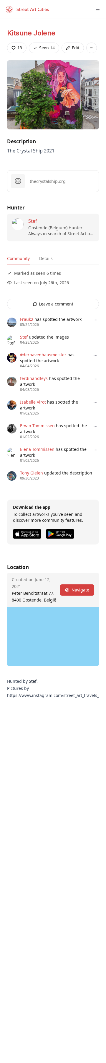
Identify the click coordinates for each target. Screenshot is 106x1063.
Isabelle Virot (33, 402)
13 (19, 48)
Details (46, 258)
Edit (76, 48)
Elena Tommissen (37, 449)
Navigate (80, 590)
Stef (32, 221)
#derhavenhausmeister (43, 354)
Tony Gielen (31, 473)
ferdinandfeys (34, 378)
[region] (53, 636)
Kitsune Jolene (31, 33)
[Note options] (95, 320)
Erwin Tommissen (37, 425)
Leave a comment (56, 304)
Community (18, 258)
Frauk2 (26, 319)
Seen (47, 48)
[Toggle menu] (98, 9)
